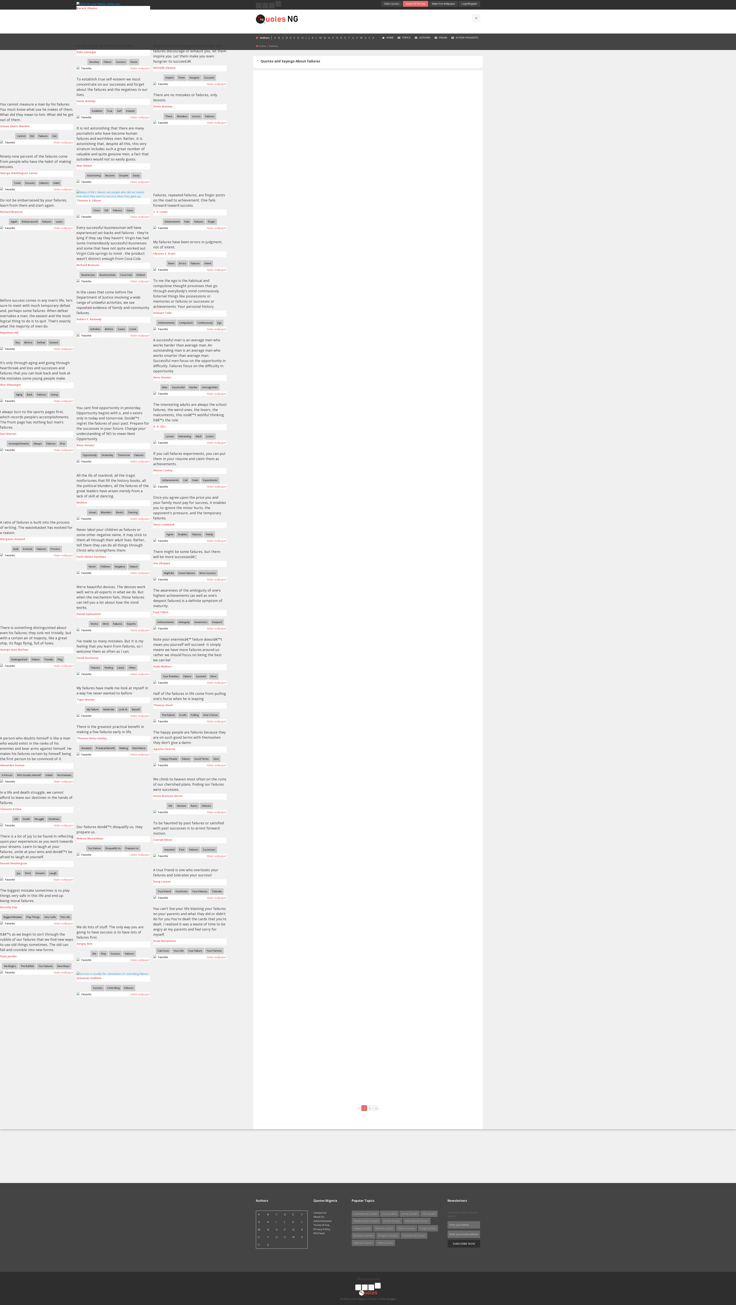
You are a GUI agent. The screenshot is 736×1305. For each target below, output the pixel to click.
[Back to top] (723, 1281)
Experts (131, 623)
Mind (105, 623)
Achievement (172, 221)
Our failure (94, 848)
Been (171, 263)
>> (376, 1108)
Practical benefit (105, 748)
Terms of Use (321, 1225)
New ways (63, 966)
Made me (108, 709)
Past (181, 849)
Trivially (48, 659)
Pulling (195, 715)
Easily (136, 175)
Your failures (199, 891)
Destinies (54, 819)
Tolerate (217, 891)
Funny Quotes (409, 1213)
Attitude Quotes (384, 1228)
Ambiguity (184, 622)
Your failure (195, 950)
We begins (10, 966)
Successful (178, 387)
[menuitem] (387, 38)
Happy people (169, 759)
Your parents (214, 950)
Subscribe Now (464, 1243)
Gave (130, 210)
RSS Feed (319, 1233)
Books (119, 512)
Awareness (201, 622)
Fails (187, 221)
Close (96, 210)
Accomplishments (19, 443)
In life (182, 715)
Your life (178, 950)
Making (123, 748)
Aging (19, 394)
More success (208, 573)
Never (92, 566)
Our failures (46, 966)
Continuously (205, 322)
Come (17, 183)
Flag (60, 659)
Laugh (53, 873)
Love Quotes (389, 1213)
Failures (209, 116)
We (170, 805)
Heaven (181, 805)
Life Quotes (429, 1213)
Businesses (88, 275)
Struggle (39, 819)
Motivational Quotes (417, 1221)
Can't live (163, 950)
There (168, 116)
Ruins (194, 805)
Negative (120, 566)
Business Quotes (364, 1235)
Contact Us (319, 1212)
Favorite (85, 68)
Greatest (86, 748)
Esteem (130, 111)
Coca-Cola (126, 275)
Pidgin (443, 37)
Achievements (166, 322)
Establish (97, 111)
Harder (193, 387)
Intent (208, 263)
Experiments (210, 480)
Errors (182, 263)
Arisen (92, 512)
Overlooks (182, 891)
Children (105, 566)
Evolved (27, 549)
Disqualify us (113, 848)
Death (26, 819)
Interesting (184, 436)
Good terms (201, 759)
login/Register (469, 3)
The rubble (27, 966)
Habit (56, 183)
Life (16, 819)
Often (132, 667)
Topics (406, 37)
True (109, 111)
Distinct (140, 275)
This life (65, 917)
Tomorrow (124, 455)
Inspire (170, 77)
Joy (18, 873)
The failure (168, 715)
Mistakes (182, 116)
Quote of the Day (415, 3)
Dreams (40, 873)
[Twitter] (265, 5)
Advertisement (322, 1221)
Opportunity (90, 455)
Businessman (108, 275)
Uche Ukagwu (388, 1299)
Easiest (54, 342)
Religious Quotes (388, 1235)
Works (94, 623)
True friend (164, 891)
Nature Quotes (406, 1228)
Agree (170, 534)
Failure (134, 566)
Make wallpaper (140, 68)
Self (119, 111)
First (62, 443)
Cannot (21, 136)
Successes (209, 849)
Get (54, 136)
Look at (123, 709)
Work (28, 873)
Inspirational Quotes (365, 1213)
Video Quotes (391, 3)
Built (15, 549)
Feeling (109, 667)
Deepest (217, 622)
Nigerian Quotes (363, 1242)
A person (7, 775)
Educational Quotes (413, 1235)
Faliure (108, 62)
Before (109, 329)
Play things (33, 917)
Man (164, 387)
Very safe (50, 917)
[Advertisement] (383, 21)
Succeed (209, 77)
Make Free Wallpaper (443, 3)
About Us (318, 1216)
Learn (59, 221)
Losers (210, 436)
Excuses (30, 183)
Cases (121, 329)
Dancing (132, 512)
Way (103, 953)
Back (29, 394)
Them (181, 77)
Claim (195, 480)
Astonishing (94, 175)
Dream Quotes (391, 1221)
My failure (93, 709)
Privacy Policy (321, 1229)
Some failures (186, 573)
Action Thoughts (467, 37)
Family (209, 534)
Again (14, 221)
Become (110, 175)
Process (55, 549)
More (213, 676)
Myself (136, 709)
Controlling (113, 988)
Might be (169, 573)
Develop (94, 62)
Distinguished (19, 659)
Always (38, 443)
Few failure (138, 748)
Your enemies (171, 676)
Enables (182, 534)
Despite (123, 175)
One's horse (210, 715)
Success (121, 62)
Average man (210, 387)
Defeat (41, 342)
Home (389, 37)
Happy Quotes (362, 1228)
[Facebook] (259, 5)
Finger (211, 221)
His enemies (64, 775)
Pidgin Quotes (428, 1228)
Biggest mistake (13, 917)
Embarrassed (30, 221)
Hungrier (194, 77)
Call (185, 480)
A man (49, 775)
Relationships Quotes (366, 1221)
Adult (198, 436)
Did (32, 136)
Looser (170, 436)
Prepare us (132, 848)
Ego (219, 322)
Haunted (169, 849)
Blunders (106, 512)
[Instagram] (272, 5)
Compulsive (186, 322)
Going (54, 394)
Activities (95, 329)
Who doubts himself (29, 775)
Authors (424, 37)
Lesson (196, 116)
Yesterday (107, 455)
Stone (133, 62)
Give (216, 759)
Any (17, 342)
